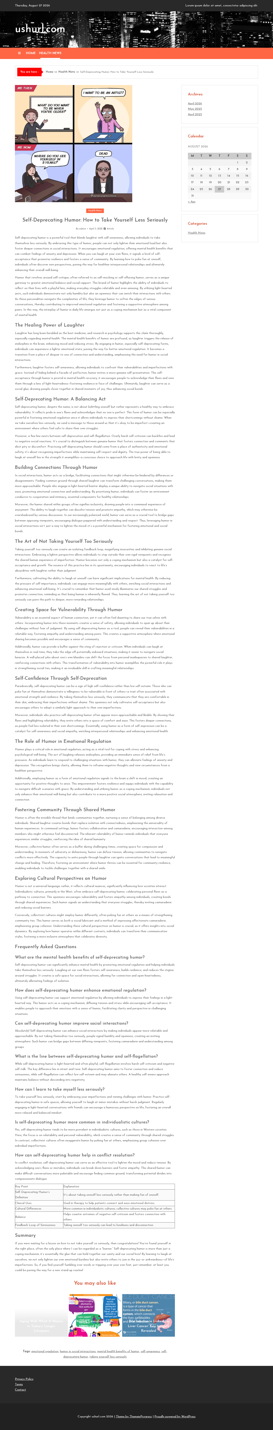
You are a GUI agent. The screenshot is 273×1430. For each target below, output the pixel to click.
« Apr (192, 201)
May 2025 (195, 109)
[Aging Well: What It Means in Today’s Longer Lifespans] (41, 1315)
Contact (20, 1389)
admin (82, 229)
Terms (19, 1384)
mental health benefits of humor (118, 1351)
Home (31, 53)
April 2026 (195, 103)
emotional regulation (44, 1351)
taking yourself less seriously (108, 1356)
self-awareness (150, 1351)
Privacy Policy (24, 1379)
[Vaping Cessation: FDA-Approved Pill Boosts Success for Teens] (94, 1315)
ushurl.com (40, 29)
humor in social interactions (78, 1351)
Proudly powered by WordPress (175, 1416)
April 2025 (195, 114)
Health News (50, 53)
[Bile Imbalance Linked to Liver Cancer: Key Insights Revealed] (148, 1315)
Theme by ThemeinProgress (134, 1416)
